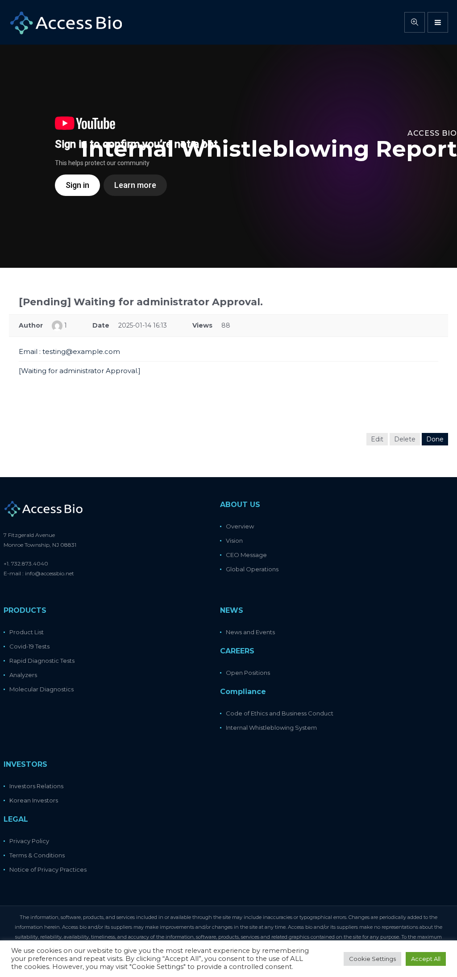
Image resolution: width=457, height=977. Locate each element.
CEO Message (246, 554)
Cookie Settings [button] (372, 958)
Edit (377, 439)
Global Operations (252, 569)
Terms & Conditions (37, 855)
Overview (240, 526)
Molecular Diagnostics (41, 689)
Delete (404, 439)
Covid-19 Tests (29, 646)
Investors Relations (36, 786)
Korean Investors (33, 800)
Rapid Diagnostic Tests (42, 660)
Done (435, 439)
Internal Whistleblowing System (271, 727)
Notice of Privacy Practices (48, 869)
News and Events (250, 632)
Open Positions (248, 672)
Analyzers (23, 674)
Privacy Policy (29, 840)
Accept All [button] (425, 958)
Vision (234, 540)
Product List (26, 632)
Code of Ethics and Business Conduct (279, 713)
